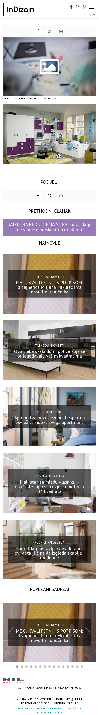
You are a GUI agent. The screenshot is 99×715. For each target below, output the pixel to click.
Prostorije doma (49, 412)
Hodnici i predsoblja (49, 542)
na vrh (91, 679)
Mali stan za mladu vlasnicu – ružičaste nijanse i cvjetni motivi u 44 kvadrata (49, 486)
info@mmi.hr (74, 699)
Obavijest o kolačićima (65, 708)
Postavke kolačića (49, 712)
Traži (92, 15)
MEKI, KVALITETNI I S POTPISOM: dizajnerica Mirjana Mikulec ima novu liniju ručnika (49, 287)
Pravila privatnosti (31, 708)
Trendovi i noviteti (49, 277)
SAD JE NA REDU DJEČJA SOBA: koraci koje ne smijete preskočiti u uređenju (49, 226)
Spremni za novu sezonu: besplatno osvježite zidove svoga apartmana (49, 420)
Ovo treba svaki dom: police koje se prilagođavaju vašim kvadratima (49, 353)
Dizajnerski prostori (49, 476)
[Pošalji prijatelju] (61, 31)
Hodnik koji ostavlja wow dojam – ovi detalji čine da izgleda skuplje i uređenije (49, 552)
